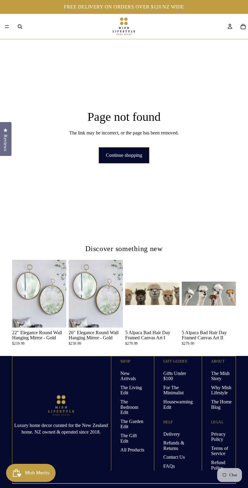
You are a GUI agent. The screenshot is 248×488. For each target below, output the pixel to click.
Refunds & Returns (173, 445)
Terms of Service (219, 451)
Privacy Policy (218, 436)
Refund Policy (218, 465)
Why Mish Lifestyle (221, 390)
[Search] (20, 26)
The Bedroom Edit (129, 407)
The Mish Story (220, 375)
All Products (132, 449)
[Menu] (7, 27)
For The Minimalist (173, 390)
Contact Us (174, 457)
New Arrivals (128, 375)
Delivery (171, 433)
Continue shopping (124, 155)
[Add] (56, 318)
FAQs (169, 466)
